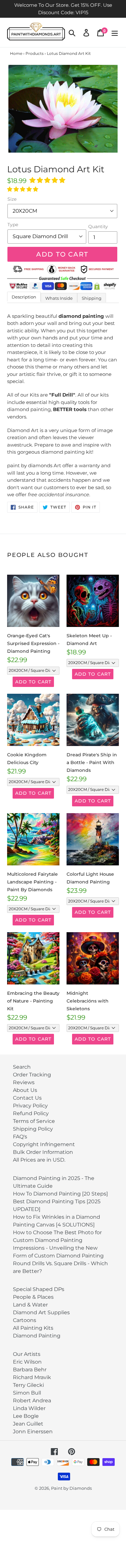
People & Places (33, 1297)
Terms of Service (34, 1121)
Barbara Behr (30, 1370)
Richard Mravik (32, 1377)
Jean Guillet (28, 1424)
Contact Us (27, 1098)
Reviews (24, 1082)
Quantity (98, 226)
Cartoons (24, 1320)
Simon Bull (27, 1393)
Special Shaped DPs (38, 1289)
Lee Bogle (26, 1416)
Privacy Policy (30, 1106)
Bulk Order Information (43, 1152)
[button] (48, 180)
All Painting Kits (33, 1328)
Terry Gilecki (28, 1385)
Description (24, 296)
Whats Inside (59, 298)
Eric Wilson (27, 1362)
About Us (25, 1090)
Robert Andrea (32, 1400)
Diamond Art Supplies (41, 1312)
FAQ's (20, 1137)
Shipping (91, 298)
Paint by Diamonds (71, 1488)
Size (11, 199)
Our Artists (26, 1354)
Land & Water (30, 1305)
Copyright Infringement (44, 1144)
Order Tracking (32, 1075)
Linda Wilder (29, 1408)
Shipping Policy (33, 1129)
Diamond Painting (36, 1336)
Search (22, 1067)
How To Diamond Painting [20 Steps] (60, 1194)
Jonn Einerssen (33, 1431)
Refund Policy (31, 1113)
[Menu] (115, 32)
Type (12, 224)
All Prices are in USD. (39, 1160)
